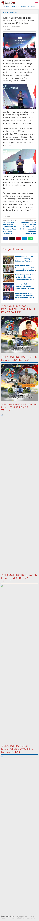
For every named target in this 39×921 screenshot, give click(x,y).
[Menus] (36, 2)
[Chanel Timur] (8, 2)
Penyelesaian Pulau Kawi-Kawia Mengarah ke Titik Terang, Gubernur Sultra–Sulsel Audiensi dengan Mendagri (25, 270)
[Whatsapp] (30, 238)
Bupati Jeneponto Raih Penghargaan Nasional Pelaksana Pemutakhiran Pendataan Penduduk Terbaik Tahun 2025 (24, 297)
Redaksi (3, 918)
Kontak (32, 916)
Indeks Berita (30, 918)
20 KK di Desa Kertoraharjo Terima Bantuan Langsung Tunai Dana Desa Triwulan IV (9, 226)
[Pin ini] (18, 238)
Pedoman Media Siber (16, 918)
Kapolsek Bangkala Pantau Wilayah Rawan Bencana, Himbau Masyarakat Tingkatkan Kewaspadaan (28, 226)
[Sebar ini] (5, 238)
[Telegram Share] (24, 238)
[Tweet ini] (12, 238)
